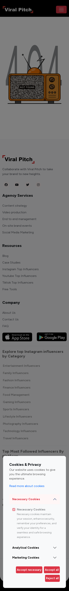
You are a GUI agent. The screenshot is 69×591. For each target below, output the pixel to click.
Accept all (52, 570)
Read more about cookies (26, 486)
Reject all (52, 578)
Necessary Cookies (26, 499)
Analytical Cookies (25, 547)
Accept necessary (29, 570)
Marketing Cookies (25, 557)
